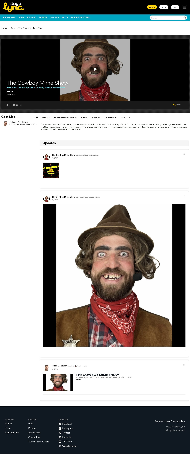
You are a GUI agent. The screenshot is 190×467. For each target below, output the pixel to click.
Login (163, 7)
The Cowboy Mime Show (63, 155)
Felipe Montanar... (19, 122)
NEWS (152, 7)
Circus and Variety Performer (29, 124)
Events (43, 18)
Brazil (9, 92)
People (31, 18)
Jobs (21, 18)
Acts (65, 18)
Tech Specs (110, 117)
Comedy (40, 88)
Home (4, 28)
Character (22, 88)
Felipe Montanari (59, 366)
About (45, 118)
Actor (12, 124)
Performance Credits (65, 117)
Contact (125, 117)
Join (175, 7)
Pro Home (9, 18)
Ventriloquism (58, 88)
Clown (31, 88)
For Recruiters (80, 18)
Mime (47, 88)
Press (84, 117)
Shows (54, 18)
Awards (96, 117)
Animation (11, 88)
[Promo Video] (95, 69)
